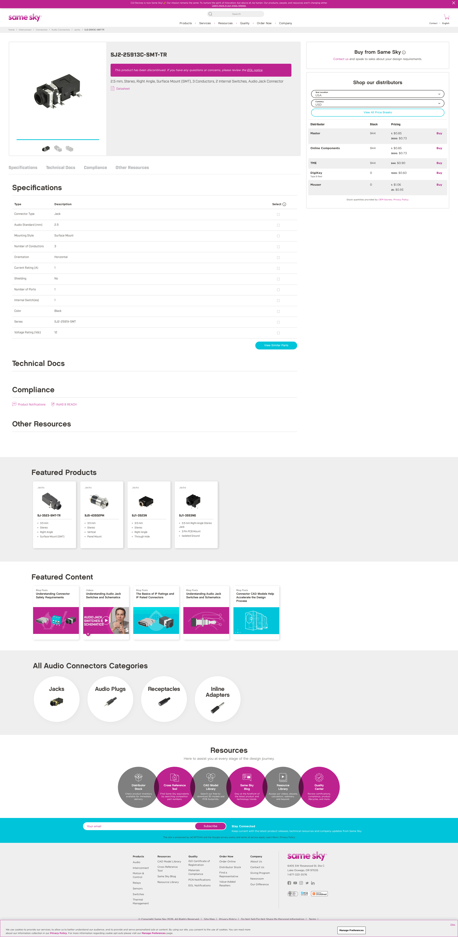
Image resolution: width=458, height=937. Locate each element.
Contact (433, 23)
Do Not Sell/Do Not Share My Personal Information (272, 919)
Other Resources (132, 167)
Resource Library (168, 882)
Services (205, 23)
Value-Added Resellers (227, 883)
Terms (312, 919)
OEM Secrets (385, 199)
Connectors (41, 30)
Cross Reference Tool (167, 868)
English (445, 23)
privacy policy (228, 837)
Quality (245, 23)
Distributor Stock (230, 867)
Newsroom (257, 878)
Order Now (264, 23)
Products (186, 23)
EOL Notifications (199, 885)
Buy (439, 133)
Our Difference (259, 884)
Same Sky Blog (166, 876)
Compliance (95, 167)
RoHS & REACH (66, 404)
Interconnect (25, 30)
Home (11, 30)
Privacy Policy (287, 837)
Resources (225, 23)
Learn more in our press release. (229, 5)
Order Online (227, 861)
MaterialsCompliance (195, 872)
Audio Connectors (61, 30)
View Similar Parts (276, 345)
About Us (256, 861)
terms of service (249, 837)
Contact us (341, 59)
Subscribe (210, 826)
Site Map (209, 919)
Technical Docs (60, 167)
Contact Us (257, 867)
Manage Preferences (154, 933)
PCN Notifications (199, 879)
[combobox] (235, 14)
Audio (136, 862)
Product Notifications (31, 404)
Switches (138, 894)
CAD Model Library (169, 861)
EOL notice (254, 70)
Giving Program (260, 872)
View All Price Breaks (378, 112)
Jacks (77, 30)
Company (285, 23)
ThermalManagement (141, 901)
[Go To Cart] (446, 17)
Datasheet (123, 88)
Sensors (138, 888)
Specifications (23, 167)
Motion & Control (138, 875)
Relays (137, 882)
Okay (452, 924)
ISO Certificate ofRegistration (199, 863)
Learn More (272, 837)
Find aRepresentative (228, 874)
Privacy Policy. (401, 199)
